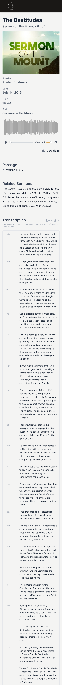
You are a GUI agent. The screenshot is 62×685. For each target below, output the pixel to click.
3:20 (8, 547)
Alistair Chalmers (14, 82)
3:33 (8, 567)
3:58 (8, 606)
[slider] (21, 142)
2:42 (8, 484)
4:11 (8, 626)
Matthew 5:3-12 (15, 169)
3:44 (8, 585)
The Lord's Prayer (13, 188)
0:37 (8, 290)
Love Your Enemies (40, 205)
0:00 (8, 234)
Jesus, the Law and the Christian (26, 197)
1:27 (8, 366)
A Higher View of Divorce (41, 201)
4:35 (8, 668)
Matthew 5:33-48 (31, 193)
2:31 (8, 467)
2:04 (8, 425)
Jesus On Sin (18, 201)
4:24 (8, 647)
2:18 (8, 446)
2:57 (8, 512)
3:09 (8, 526)
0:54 (8, 314)
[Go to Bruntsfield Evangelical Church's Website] (8, 6)
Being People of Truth (15, 205)
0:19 (8, 262)
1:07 (8, 335)
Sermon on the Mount (18, 113)
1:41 (8, 390)
